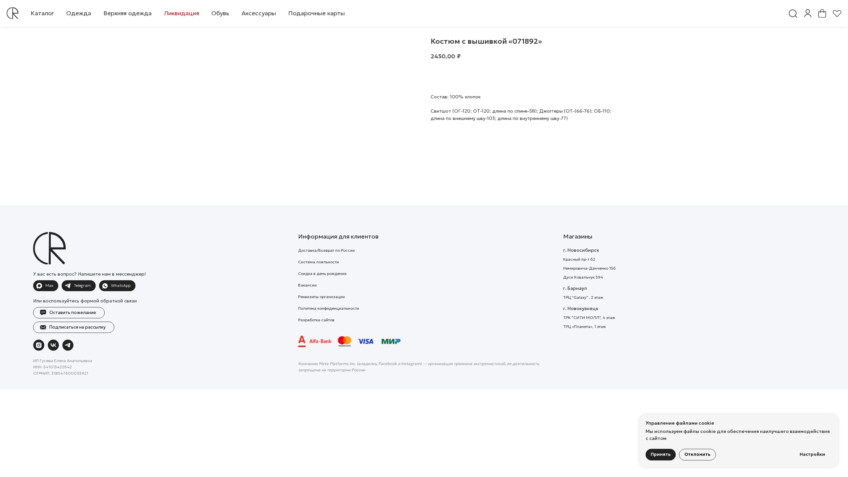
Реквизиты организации (321, 296)
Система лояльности (318, 261)
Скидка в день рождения (322, 273)
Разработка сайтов (316, 319)
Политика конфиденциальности (328, 308)
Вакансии (307, 285)
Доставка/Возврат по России (326, 250)
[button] (78, 13)
